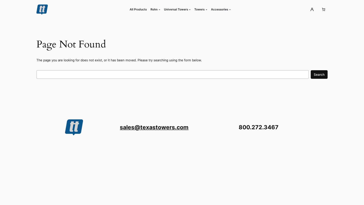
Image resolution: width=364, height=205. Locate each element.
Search (319, 74)
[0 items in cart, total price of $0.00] (324, 9)
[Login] (312, 9)
